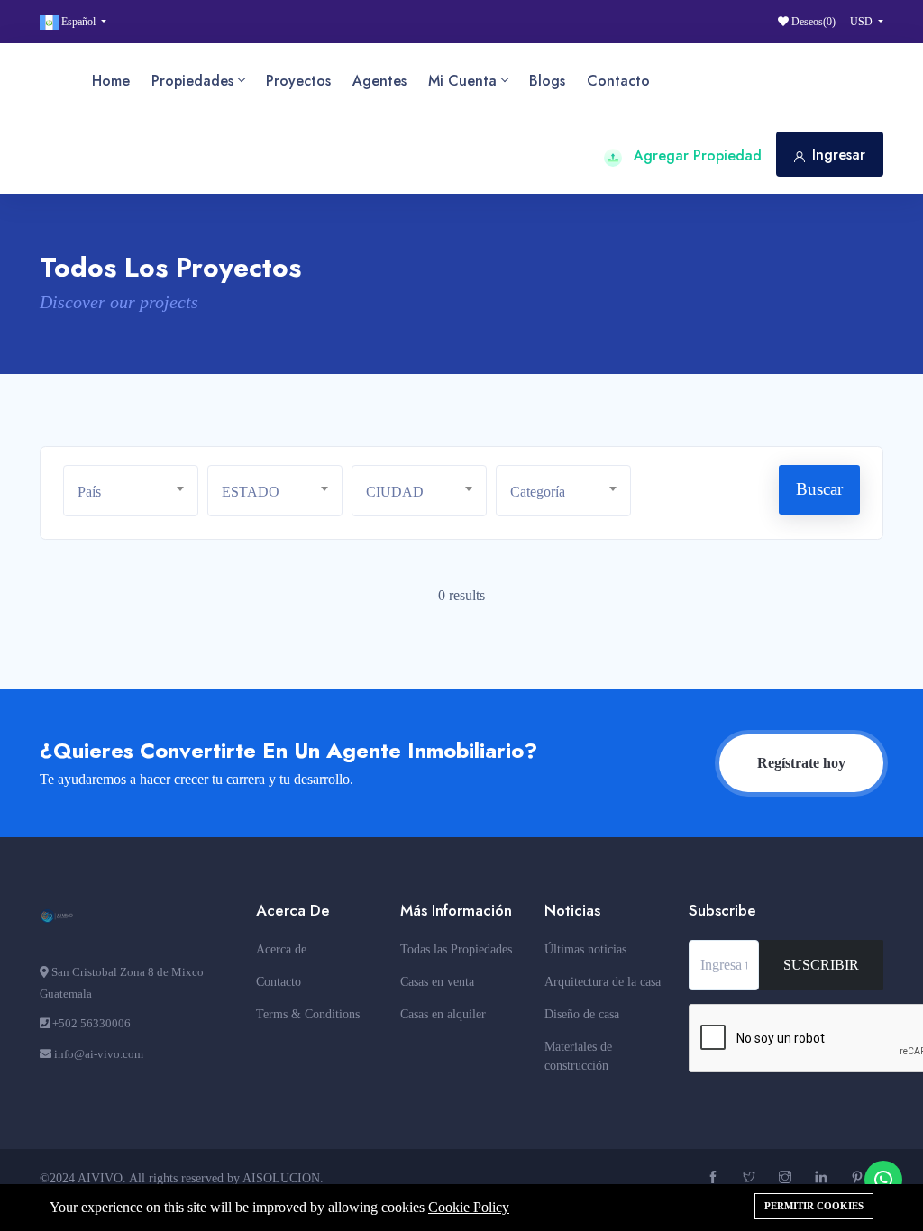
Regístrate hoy (801, 763)
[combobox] (130, 490)
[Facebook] (715, 1178)
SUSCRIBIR (821, 964)
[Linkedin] (823, 1178)
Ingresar (838, 154)
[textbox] (137, 491)
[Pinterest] (859, 1178)
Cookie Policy (468, 1207)
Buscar (819, 488)
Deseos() (812, 21)
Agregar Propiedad (695, 155)
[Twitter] (751, 1178)
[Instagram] (787, 1178)
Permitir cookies (814, 1205)
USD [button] (862, 21)
